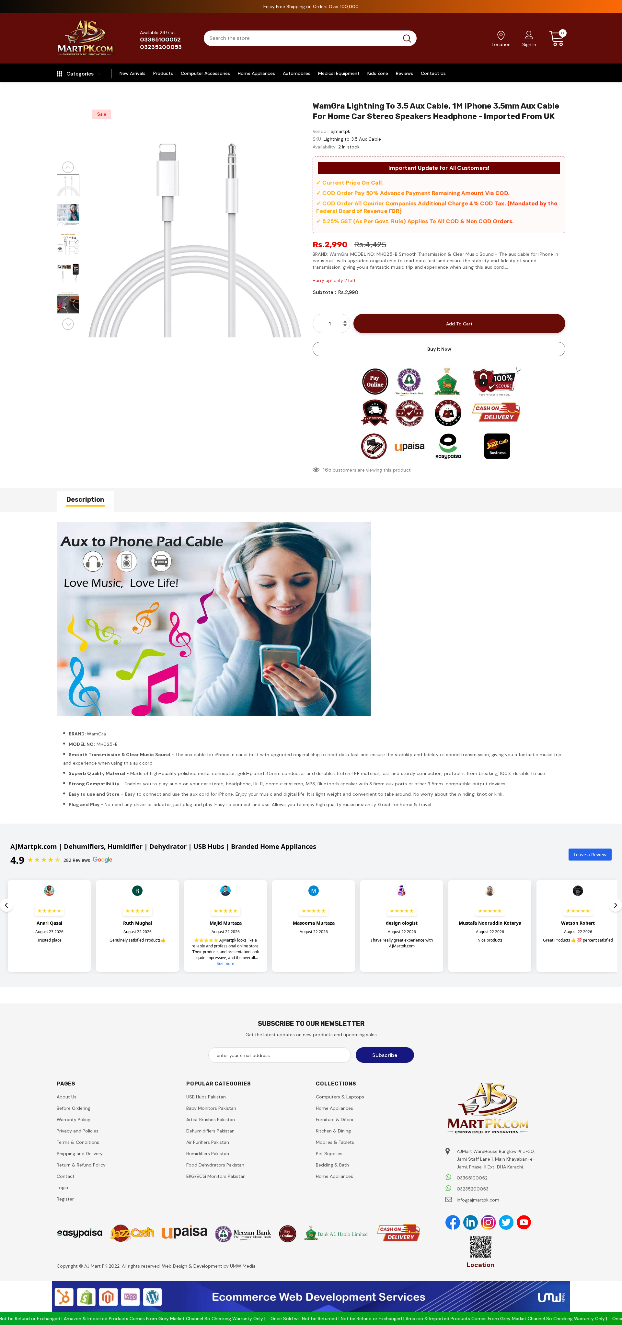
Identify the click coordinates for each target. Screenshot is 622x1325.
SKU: (317, 139)
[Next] (68, 324)
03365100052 (160, 39)
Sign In (529, 44)
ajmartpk (341, 131)
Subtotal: (324, 292)
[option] (194, 237)
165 (327, 469)
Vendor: (321, 131)
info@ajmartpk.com (478, 1200)
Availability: (325, 147)
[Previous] (68, 167)
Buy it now (439, 349)
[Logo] (86, 38)
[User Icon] (529, 34)
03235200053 (161, 47)
